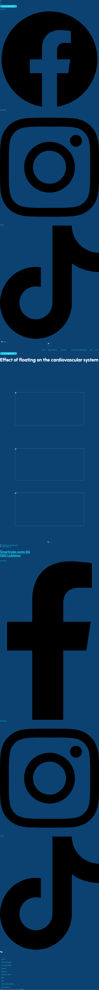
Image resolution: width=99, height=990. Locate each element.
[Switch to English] (4, 341)
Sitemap (21, 989)
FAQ (96, 350)
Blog (91, 350)
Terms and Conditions (7, 984)
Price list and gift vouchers (79, 350)
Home (43, 350)
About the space (6, 974)
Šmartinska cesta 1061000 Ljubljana (15, 553)
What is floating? (6, 962)
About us (64, 350)
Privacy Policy (5, 987)
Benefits (3, 968)
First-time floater (6, 965)
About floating (52, 350)
